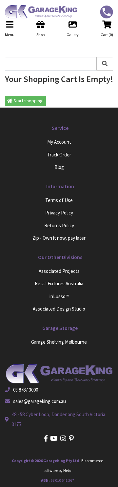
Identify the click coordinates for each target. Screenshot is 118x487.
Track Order (59, 155)
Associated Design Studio (59, 309)
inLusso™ (59, 296)
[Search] (104, 64)
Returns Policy (59, 225)
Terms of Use (59, 200)
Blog (59, 167)
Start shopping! (28, 101)
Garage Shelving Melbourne (59, 342)
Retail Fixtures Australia (59, 283)
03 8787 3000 (25, 390)
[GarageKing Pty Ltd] (38, 11)
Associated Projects (59, 271)
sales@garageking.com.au (39, 401)
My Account (59, 142)
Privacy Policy (59, 213)
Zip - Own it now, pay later (59, 238)
